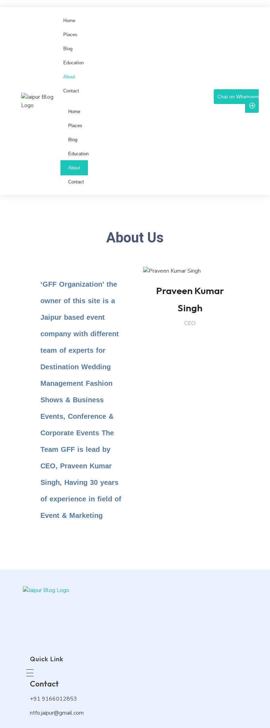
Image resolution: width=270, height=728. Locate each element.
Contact (76, 181)
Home (74, 111)
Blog (72, 139)
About (74, 167)
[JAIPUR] (93, 614)
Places (75, 125)
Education (78, 153)
